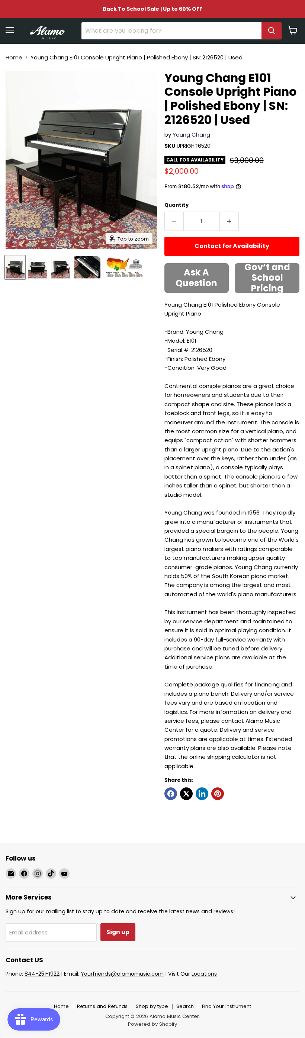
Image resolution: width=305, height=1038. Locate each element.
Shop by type (152, 1006)
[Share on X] (186, 793)
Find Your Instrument (226, 1006)
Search (185, 1006)
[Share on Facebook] (170, 793)
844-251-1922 (42, 973)
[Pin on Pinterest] (217, 793)
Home (14, 57)
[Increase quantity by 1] (229, 221)
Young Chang (191, 134)
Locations (204, 973)
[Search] (271, 30)
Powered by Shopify (152, 1024)
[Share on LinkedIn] (202, 793)
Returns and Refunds (102, 1006)
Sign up (117, 932)
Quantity (176, 205)
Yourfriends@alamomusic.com (122, 973)
